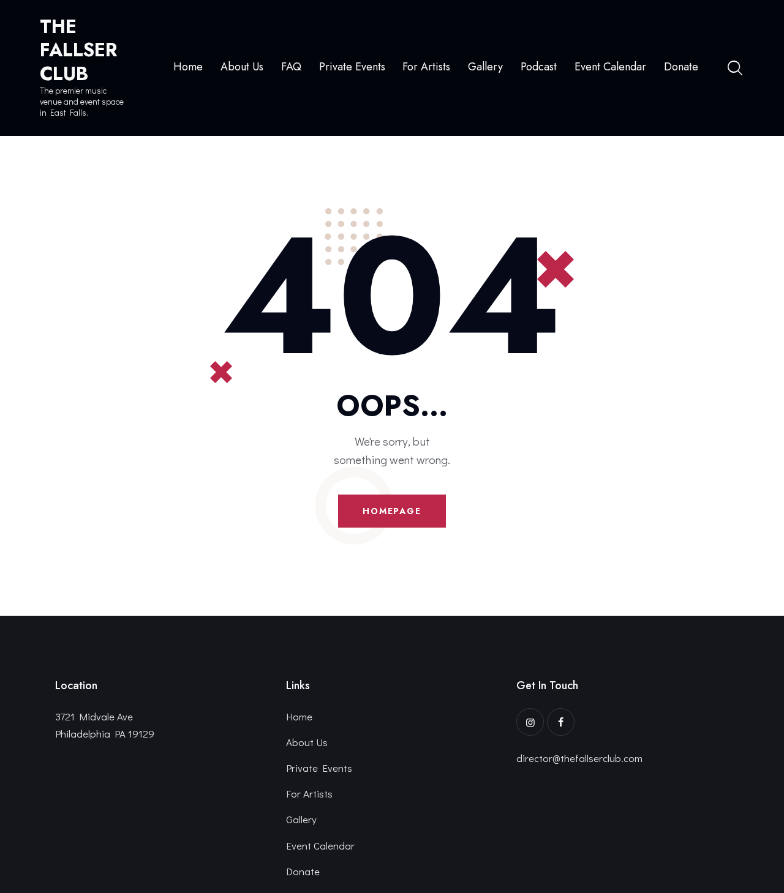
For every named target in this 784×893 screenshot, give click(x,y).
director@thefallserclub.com (579, 758)
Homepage (392, 511)
